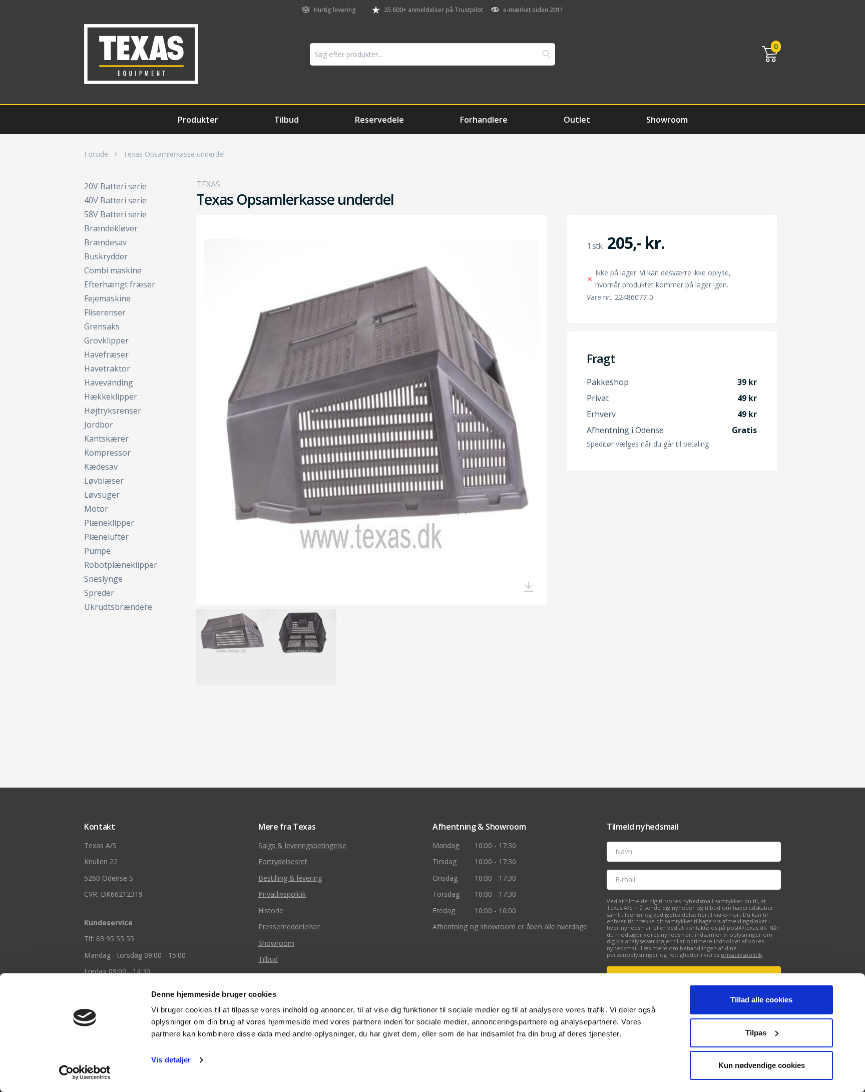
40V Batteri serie (115, 200)
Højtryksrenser (112, 410)
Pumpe (97, 550)
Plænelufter (106, 536)
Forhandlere (484, 119)
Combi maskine (113, 270)
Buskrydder (106, 256)
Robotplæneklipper (120, 564)
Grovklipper (106, 340)
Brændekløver (111, 228)
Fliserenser (105, 312)
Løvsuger (102, 494)
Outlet (577, 119)
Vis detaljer (171, 1059)
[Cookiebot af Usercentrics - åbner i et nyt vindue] (85, 1072)
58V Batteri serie (115, 214)
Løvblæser (104, 480)
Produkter (198, 119)
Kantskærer (106, 438)
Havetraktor (107, 368)
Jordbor (98, 424)
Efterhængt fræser (119, 284)
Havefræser (106, 354)
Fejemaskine (107, 298)
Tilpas (755, 1032)
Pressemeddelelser (289, 926)
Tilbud (286, 119)
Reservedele (379, 119)
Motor (96, 508)
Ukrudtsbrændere (118, 606)
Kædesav (101, 466)
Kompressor (107, 452)
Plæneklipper (109, 522)
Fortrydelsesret (282, 861)
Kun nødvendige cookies (761, 1065)
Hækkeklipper (110, 396)
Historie (270, 910)
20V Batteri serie (115, 186)
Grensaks (102, 326)
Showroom (667, 119)
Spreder (99, 592)
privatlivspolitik (741, 954)
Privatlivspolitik (282, 894)
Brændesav (105, 242)
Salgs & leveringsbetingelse (302, 845)
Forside (96, 154)
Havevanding (108, 382)
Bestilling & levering (290, 878)
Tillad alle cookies (761, 999)
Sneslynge (103, 578)
